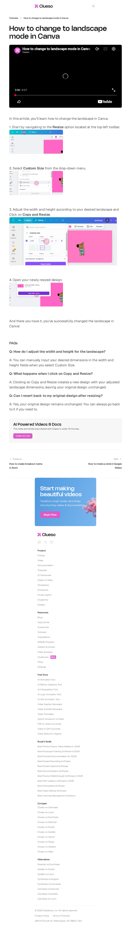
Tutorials (13, 18)
